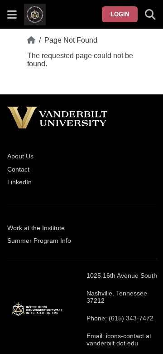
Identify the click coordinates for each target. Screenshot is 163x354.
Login (119, 14)
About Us (20, 156)
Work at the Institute (36, 227)
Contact (18, 169)
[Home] (31, 40)
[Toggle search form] (150, 14)
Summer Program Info (39, 240)
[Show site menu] (12, 14)
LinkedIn (19, 182)
